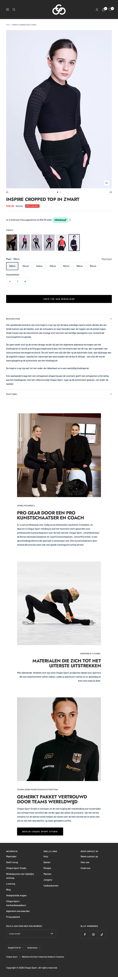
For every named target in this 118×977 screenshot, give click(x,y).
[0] (110, 9)
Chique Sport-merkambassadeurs (16, 903)
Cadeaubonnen (50, 885)
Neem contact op (89, 856)
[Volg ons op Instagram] (93, 934)
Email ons (85, 868)
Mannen (47, 873)
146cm (52, 266)
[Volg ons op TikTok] (102, 934)
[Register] (51, 933)
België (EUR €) (14, 947)
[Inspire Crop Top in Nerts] (36, 242)
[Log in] (97, 9)
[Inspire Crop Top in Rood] (61, 242)
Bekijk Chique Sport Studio (40, 831)
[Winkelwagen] (103, 9)
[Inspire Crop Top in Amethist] (12, 242)
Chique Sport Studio (16, 868)
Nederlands (32, 947)
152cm (66, 266)
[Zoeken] (14, 9)
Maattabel (107, 259)
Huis (8, 24)
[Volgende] (110, 192)
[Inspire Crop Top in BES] (49, 242)
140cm (39, 266)
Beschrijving (13, 319)
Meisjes (47, 868)
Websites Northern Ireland (33, 957)
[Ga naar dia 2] (60, 192)
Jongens (47, 879)
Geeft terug (12, 862)
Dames (46, 862)
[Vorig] (7, 192)
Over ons (85, 862)
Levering (10, 883)
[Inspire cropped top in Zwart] (74, 242)
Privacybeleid (13, 916)
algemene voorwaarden (18, 911)
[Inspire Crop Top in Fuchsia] (24, 242)
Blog (8, 889)
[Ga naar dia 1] (57, 192)
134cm (25, 266)
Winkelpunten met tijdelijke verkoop (20, 875)
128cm (12, 266)
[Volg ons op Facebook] (85, 934)
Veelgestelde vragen (16, 895)
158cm (79, 266)
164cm (93, 266)
